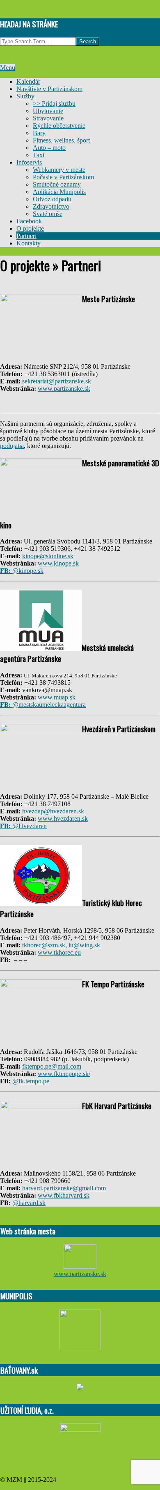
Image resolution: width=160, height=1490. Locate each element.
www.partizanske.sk (64, 388)
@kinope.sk (21, 570)
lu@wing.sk (84, 945)
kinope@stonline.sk (47, 555)
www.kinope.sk (58, 563)
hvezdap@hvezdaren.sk (53, 811)
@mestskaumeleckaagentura (43, 704)
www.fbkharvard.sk (63, 1195)
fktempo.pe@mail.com (51, 1066)
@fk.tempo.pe (30, 1081)
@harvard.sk (29, 1202)
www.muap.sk (56, 697)
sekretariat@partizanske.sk (56, 381)
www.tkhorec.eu (59, 952)
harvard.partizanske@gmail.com (64, 1188)
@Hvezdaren (23, 825)
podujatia (12, 445)
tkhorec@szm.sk (43, 945)
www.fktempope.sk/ (64, 1073)
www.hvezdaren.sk (63, 818)
